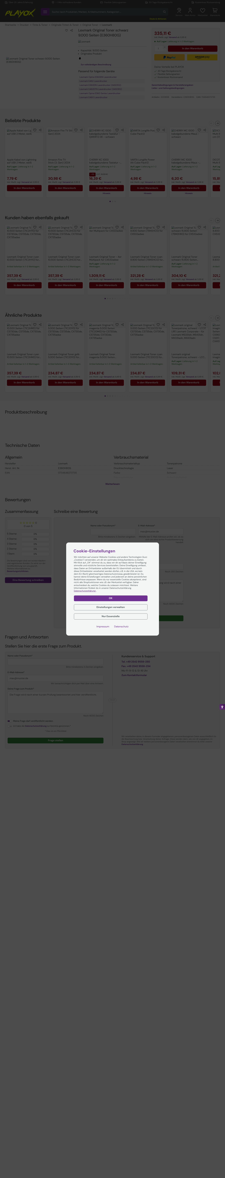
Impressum (102, 626)
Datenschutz (121, 626)
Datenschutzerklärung (85, 591)
